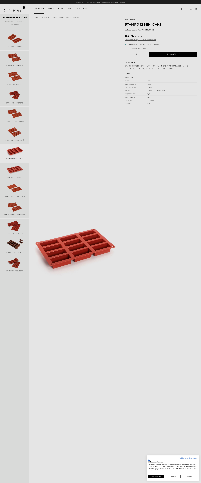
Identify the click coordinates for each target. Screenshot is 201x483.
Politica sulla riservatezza (188, 458)
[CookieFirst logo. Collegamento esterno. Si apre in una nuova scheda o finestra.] (149, 460)
